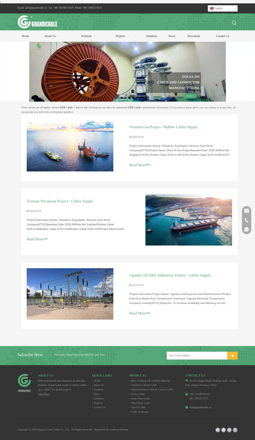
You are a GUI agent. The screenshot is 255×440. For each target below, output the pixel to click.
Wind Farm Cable (140, 403)
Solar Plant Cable (140, 398)
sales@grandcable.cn (36, 7)
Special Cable (138, 407)
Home (97, 380)
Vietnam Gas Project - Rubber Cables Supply (163, 127)
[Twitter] (235, 430)
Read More (137, 165)
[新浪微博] (229, 430)
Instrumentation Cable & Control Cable (152, 389)
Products (98, 389)
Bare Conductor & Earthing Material (150, 380)
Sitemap (123, 429)
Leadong (114, 429)
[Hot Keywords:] (234, 23)
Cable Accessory (139, 411)
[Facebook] (217, 430)
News (97, 394)
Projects (98, 403)
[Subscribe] (232, 356)
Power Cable (138, 394)
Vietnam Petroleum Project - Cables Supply (60, 201)
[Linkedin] (223, 430)
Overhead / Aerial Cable (144, 385)
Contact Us (99, 407)
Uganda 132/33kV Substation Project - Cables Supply (170, 275)
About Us (99, 385)
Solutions (99, 398)
